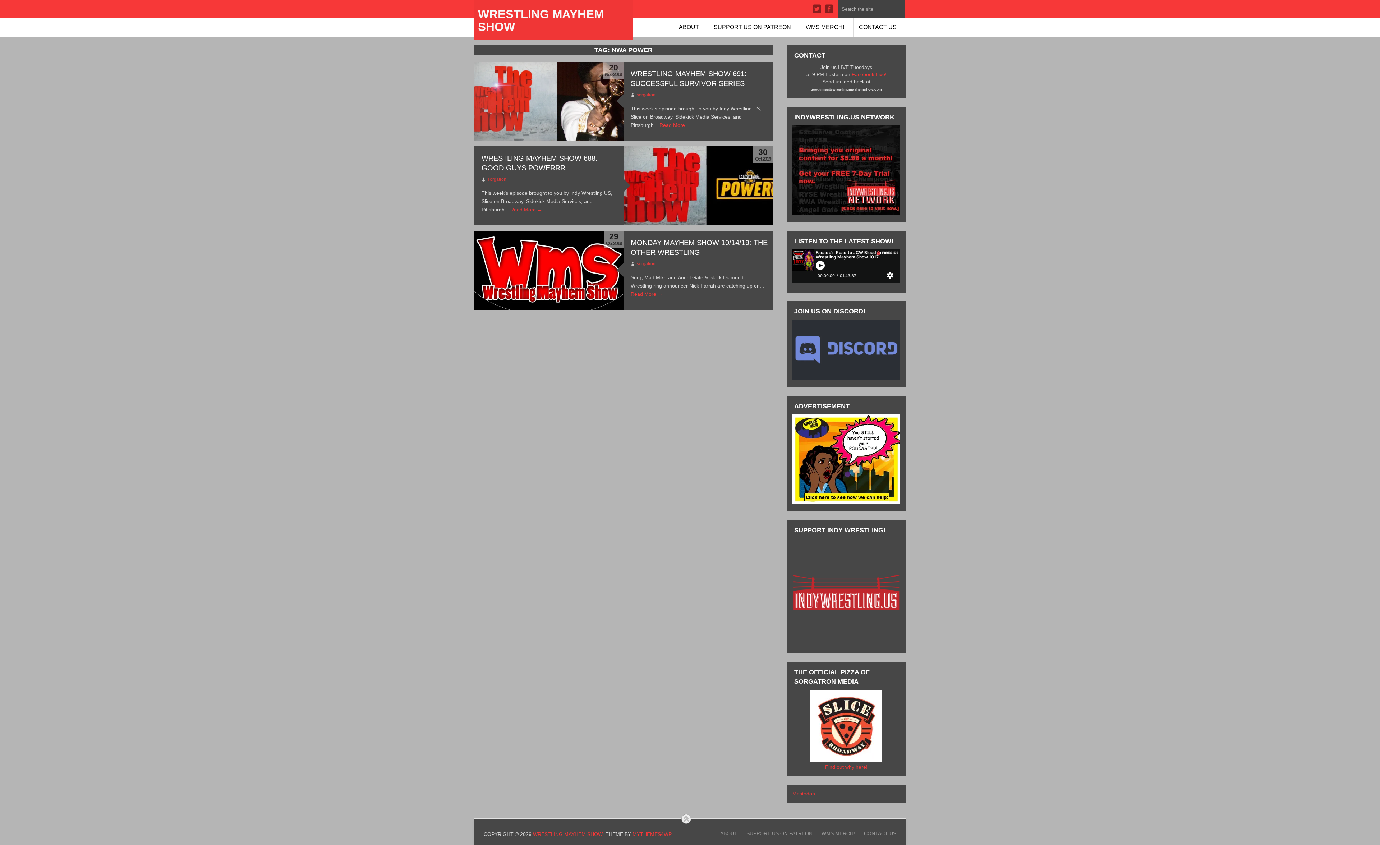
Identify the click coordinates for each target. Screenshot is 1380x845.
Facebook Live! (869, 74)
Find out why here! (846, 767)
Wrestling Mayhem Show (541, 20)
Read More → (675, 125)
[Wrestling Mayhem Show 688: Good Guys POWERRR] (698, 185)
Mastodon (803, 793)
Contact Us (878, 27)
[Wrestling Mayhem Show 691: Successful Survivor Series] (549, 101)
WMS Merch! (825, 27)
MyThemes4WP (651, 834)
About (689, 27)
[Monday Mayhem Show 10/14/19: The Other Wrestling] (549, 270)
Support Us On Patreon (752, 27)
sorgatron (646, 94)
